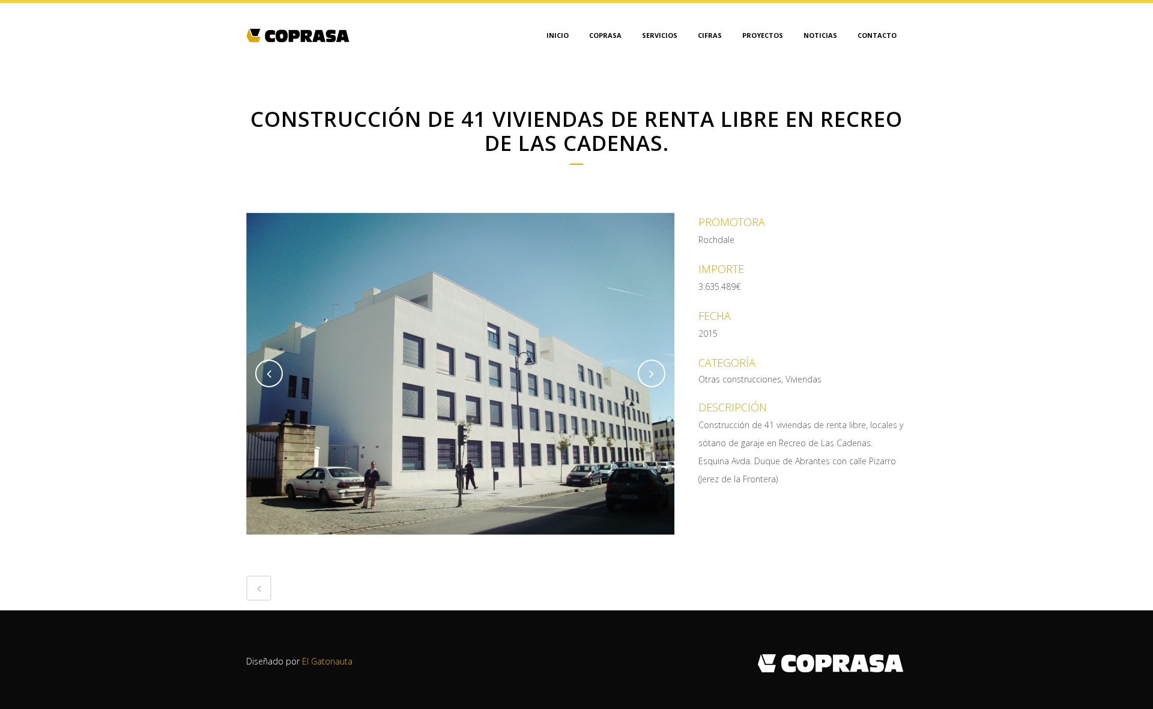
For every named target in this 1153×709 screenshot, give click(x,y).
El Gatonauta (327, 661)
